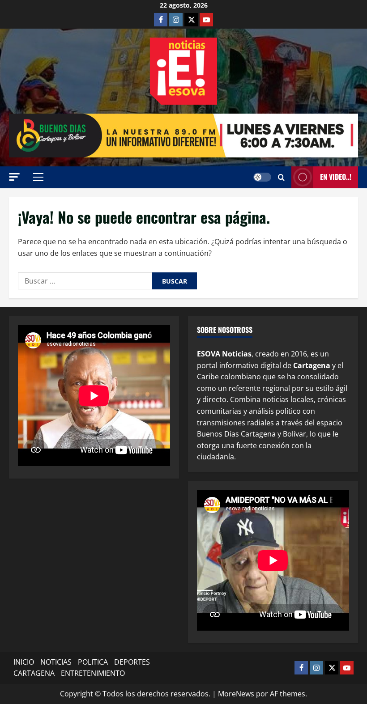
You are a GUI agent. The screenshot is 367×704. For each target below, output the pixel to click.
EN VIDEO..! (335, 176)
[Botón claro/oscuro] (262, 177)
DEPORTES (132, 662)
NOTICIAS (56, 662)
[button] (14, 177)
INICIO (23, 662)
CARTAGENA (34, 673)
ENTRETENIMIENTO (93, 673)
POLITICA (93, 662)
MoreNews (236, 694)
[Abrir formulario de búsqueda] (281, 177)
